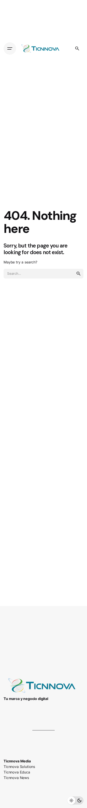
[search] (78, 273)
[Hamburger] (10, 48)
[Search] (77, 48)
